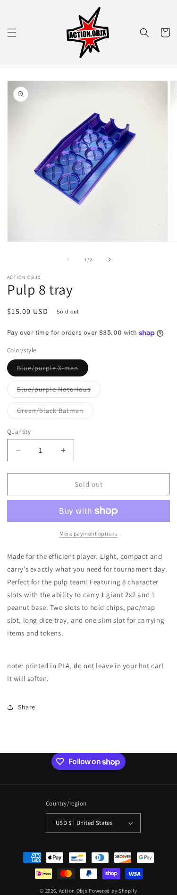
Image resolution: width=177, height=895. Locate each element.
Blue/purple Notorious (59, 391)
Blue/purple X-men (52, 369)
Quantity (19, 432)
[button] (11, 32)
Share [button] (26, 707)
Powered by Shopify (113, 890)
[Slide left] (68, 259)
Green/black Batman (55, 412)
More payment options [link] (88, 533)
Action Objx (73, 890)
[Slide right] (109, 259)
